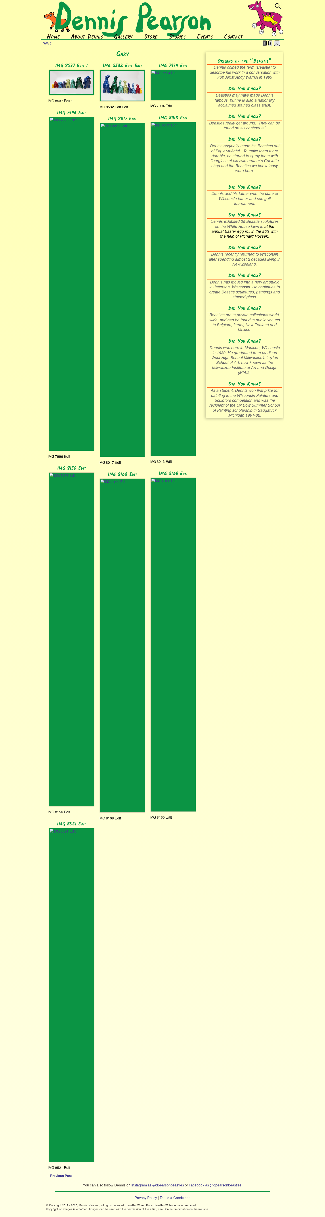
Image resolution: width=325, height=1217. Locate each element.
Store (150, 37)
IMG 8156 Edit (71, 468)
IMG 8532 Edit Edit (122, 66)
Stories (177, 37)
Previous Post (59, 1175)
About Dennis (87, 37)
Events (205, 37)
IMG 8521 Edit (71, 824)
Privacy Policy (146, 1197)
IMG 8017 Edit (122, 119)
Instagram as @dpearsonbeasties (157, 1185)
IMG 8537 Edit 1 (71, 66)
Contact (233, 37)
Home (53, 37)
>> (277, 43)
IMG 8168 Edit (122, 474)
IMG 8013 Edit (173, 118)
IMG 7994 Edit (173, 66)
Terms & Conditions (175, 1197)
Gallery (123, 37)
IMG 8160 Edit (173, 473)
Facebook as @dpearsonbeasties (215, 1185)
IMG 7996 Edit (71, 113)
